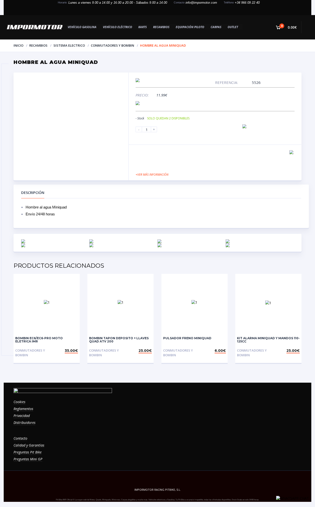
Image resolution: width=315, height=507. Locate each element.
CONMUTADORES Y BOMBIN (112, 45)
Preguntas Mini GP (28, 459)
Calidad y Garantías (29, 445)
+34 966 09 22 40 (247, 2)
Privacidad (22, 415)
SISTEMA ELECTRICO (69, 45)
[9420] (244, 126)
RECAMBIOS (38, 45)
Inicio (18, 45)
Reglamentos (23, 408)
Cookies (19, 401)
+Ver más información (152, 174)
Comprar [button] (69, 350)
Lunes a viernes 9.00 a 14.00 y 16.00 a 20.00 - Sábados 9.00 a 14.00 (117, 2)
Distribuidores (24, 422)
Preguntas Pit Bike (28, 452)
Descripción (32, 192)
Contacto (20, 438)
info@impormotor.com (201, 2)
